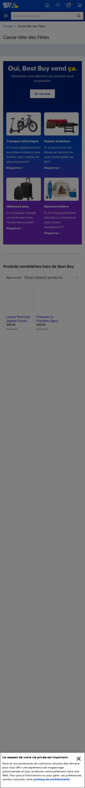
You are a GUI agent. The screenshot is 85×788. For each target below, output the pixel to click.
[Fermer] (78, 758)
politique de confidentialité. (51, 779)
